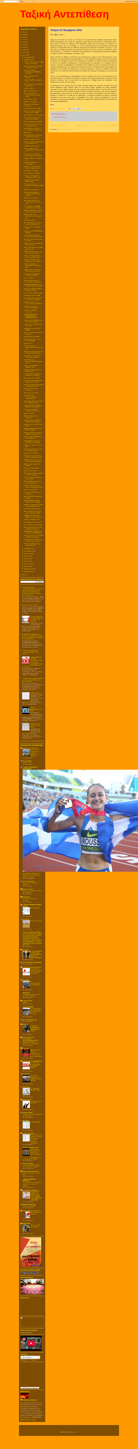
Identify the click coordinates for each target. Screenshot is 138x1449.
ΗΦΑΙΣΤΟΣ (26, 993)
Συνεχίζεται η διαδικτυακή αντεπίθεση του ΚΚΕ (32, 274)
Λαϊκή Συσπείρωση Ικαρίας (31, 1211)
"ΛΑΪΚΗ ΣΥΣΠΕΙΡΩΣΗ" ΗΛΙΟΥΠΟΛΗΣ (30, 768)
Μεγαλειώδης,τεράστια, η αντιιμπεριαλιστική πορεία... (33, 281)
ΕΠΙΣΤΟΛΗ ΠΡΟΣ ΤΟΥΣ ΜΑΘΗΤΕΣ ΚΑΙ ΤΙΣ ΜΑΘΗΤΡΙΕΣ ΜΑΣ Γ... (31, 315)
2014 (24, 50)
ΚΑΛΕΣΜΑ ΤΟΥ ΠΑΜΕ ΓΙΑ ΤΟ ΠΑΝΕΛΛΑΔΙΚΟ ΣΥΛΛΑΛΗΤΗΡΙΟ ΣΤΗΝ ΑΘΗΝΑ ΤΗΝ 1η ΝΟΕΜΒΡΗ (36, 1196)
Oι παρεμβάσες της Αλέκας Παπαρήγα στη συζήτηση (32, 441)
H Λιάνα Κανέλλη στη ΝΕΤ (32, 336)
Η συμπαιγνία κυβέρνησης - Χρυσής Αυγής (32, 180)
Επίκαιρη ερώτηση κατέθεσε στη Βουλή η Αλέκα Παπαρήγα (33, 352)
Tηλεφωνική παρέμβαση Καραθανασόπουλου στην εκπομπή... (32, 193)
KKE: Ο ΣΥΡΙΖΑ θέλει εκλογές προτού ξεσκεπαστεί (32, 482)
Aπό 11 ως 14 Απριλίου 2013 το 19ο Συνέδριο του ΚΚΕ (33, 111)
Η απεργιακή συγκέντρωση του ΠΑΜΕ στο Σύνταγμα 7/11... (33, 433)
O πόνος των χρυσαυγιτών (31, 139)
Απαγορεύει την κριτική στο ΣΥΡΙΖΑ (32, 329)
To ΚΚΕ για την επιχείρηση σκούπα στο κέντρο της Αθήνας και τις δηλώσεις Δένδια (33, 679)
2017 (24, 42)
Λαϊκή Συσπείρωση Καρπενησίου (28, 1038)
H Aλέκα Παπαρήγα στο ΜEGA (33, 122)
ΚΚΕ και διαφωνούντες (30, 91)
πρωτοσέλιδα (27, 1387)
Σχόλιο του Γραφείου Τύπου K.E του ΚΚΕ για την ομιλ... (33, 67)
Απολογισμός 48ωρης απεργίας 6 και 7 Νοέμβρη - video (33, 402)
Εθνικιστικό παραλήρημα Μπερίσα (31, 105)
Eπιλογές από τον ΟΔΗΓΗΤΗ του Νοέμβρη (33, 231)
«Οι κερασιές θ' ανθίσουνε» (31, 453)
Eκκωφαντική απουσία (30, 470)
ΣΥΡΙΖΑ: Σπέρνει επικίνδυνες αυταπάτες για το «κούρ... (32, 270)
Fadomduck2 (26, 897)
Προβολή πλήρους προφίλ (28, 1419)
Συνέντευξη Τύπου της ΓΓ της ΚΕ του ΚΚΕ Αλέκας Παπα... (33, 536)
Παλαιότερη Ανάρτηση (107, 125)
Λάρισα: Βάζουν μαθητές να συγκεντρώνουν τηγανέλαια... (33, 236)
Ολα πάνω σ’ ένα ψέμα (30, 490)
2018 (24, 40)
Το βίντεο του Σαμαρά (30, 101)
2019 (24, 37)
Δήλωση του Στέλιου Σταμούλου (36, 1213)
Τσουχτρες (26, 950)
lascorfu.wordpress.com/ (30, 1020)
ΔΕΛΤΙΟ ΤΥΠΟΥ (35, 908)
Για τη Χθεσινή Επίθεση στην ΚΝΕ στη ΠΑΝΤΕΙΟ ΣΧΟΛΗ (35, 1065)
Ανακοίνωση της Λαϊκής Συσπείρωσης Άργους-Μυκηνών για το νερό (36, 971)
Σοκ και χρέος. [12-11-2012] (32, 378)
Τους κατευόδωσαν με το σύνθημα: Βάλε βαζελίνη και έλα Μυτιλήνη (36, 1011)
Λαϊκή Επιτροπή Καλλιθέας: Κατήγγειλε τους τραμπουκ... (33, 260)
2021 (24, 32)
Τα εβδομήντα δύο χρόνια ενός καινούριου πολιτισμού (31, 995)
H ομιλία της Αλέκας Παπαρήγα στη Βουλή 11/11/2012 (33, 381)
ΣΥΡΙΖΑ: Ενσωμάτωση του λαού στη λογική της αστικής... (33, 252)
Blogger (75, 1432)
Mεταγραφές (28, 132)
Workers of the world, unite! (30, 1171)
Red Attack (26, 1120)
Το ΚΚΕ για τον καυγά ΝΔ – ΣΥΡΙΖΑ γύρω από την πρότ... (33, 516)
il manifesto (26, 980)
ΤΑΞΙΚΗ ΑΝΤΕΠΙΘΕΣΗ (30, 1400)
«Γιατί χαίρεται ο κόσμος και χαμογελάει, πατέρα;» (32, 118)
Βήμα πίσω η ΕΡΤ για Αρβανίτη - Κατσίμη (33, 497)
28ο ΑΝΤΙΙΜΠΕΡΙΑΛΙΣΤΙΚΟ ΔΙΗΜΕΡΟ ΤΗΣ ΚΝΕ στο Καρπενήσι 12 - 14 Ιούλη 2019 (31, 1042)
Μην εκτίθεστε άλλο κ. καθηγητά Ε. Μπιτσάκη (33, 85)
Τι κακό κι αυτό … (28, 762)
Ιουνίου (26, 559)
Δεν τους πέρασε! (29, 278)
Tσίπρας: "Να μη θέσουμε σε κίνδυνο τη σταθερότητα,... (32, 256)
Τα (23, 1387)
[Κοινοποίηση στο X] (76, 109)
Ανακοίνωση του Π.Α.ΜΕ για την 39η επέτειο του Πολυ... (33, 321)
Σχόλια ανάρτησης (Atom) (65, 129)
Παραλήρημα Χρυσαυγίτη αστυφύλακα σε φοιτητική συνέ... (32, 201)
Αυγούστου (27, 553)
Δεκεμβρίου (28, 57)
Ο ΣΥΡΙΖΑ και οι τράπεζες (31, 189)
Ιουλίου (26, 556)
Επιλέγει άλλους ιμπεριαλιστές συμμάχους (33, 333)
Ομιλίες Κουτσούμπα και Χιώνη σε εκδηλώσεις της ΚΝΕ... (33, 298)
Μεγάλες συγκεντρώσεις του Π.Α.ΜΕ (32, 464)
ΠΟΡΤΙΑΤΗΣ (27, 1223)
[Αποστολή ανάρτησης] (68, 108)
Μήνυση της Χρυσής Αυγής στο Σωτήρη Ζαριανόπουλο (33, 528)
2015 (24, 47)
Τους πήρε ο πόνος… (30, 220)
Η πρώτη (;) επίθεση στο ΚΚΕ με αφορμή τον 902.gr (33, 289)
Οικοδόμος (26, 1048)
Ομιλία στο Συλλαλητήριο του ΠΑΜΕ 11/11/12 (33, 370)
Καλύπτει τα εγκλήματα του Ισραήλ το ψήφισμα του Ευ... (33, 167)
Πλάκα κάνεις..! (27, 1099)
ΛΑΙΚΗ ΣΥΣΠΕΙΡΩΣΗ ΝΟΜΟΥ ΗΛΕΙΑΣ (32, 905)
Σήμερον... (25, 1002)
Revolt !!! (25, 1024)
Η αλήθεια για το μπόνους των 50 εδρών (35, 725)
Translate (33, 1360)
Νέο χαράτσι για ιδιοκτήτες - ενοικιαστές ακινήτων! (32, 356)
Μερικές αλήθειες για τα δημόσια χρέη (33, 159)
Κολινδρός (26, 919)
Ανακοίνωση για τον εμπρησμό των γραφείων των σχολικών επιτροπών (32, 1184)
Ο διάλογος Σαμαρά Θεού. (31, 468)
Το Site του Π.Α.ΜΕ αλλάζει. (32, 519)
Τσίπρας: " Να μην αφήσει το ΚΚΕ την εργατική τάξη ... (34, 62)
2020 (24, 34)
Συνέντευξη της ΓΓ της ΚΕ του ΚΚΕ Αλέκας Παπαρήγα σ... (32, 406)
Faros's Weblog (27, 761)
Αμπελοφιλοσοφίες (29, 881)
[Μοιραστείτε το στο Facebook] (78, 109)
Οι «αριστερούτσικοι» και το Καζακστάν (35, 983)
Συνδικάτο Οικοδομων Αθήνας (32, 932)
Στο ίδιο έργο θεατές (36, 921)
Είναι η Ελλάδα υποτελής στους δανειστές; (33, 240)
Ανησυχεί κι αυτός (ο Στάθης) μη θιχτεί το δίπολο (33, 244)
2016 (24, 45)
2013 (24, 52)
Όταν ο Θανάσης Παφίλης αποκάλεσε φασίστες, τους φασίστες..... (30, 652)
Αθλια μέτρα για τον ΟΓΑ (31, 393)
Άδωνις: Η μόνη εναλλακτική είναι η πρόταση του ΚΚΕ (32, 512)
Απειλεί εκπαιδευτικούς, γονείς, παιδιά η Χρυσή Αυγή (33, 449)
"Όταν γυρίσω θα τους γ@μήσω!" (35, 1226)
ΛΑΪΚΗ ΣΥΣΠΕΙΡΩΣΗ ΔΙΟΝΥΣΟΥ (29, 1180)
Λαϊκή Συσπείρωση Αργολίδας (32, 967)
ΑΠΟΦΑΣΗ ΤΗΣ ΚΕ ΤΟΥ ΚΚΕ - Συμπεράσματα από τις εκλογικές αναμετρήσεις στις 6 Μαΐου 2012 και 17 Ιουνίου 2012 (32, 662)
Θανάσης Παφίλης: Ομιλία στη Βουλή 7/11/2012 (33, 429)
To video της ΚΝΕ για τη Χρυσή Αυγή (33, 80)
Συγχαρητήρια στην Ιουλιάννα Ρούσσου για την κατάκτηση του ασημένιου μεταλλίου (31, 875)
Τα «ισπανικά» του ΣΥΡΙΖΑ (32, 173)
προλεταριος (27, 1087)
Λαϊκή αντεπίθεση (28, 1133)
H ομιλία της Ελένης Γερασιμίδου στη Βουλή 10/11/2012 (33, 385)
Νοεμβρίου (27, 60)
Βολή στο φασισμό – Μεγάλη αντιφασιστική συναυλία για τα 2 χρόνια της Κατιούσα (36, 1053)
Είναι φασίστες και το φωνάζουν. (33, 115)
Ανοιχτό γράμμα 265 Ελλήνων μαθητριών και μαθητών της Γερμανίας (36, 618)
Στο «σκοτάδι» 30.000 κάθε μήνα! (33, 293)
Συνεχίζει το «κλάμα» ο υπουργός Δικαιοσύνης (31, 307)
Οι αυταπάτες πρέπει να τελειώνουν (31, 389)
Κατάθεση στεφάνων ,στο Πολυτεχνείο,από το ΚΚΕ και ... (34, 302)
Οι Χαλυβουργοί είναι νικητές (32, 522)
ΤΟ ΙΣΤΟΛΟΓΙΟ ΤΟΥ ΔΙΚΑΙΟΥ (32, 962)
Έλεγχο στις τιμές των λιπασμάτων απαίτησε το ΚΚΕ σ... (33, 185)
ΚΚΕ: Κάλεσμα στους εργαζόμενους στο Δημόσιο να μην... (33, 215)
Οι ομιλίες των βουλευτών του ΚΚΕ (33, 445)
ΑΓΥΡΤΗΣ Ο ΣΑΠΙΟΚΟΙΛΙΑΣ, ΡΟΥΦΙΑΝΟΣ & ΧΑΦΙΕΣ (35, 1028)
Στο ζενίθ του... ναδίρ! (30, 99)
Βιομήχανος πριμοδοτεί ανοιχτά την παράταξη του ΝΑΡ (33, 505)
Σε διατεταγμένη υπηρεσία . (30, 605)
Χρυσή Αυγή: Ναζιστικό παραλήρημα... (31, 163)
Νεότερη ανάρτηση (58, 125)
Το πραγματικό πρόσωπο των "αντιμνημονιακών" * (32, 125)
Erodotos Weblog (28, 1112)
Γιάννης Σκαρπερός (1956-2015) (35, 1102)
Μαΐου (26, 561)
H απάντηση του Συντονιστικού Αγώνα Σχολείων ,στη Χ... (33, 540)
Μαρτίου (27, 566)
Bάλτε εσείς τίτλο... (29, 413)
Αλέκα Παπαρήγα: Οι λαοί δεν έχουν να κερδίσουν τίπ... (33, 223)
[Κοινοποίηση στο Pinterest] (80, 109)
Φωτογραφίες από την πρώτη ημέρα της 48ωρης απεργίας (33, 456)
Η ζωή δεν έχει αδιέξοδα (31, 198)
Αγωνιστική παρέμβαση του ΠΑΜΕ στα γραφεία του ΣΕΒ (36, 1078)
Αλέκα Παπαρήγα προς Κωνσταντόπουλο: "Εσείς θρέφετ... (32, 94)
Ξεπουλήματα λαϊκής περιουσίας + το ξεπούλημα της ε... (33, 474)
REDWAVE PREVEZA (29, 1204)
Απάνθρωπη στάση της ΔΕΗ (32, 295)
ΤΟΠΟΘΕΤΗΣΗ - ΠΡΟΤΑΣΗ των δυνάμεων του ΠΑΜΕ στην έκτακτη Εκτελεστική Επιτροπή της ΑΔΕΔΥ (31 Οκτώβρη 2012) (32, 636)
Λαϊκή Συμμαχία (28, 1163)
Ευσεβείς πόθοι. (34, 693)
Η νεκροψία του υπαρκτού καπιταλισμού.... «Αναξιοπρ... (33, 155)
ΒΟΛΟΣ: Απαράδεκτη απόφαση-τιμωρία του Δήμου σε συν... (33, 211)
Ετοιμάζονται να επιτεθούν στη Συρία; (33, 425)
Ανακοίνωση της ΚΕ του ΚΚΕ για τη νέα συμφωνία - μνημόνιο (32, 1165)
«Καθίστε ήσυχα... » (29, 88)
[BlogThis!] (74, 109)
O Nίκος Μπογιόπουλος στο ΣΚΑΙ (36, 709)
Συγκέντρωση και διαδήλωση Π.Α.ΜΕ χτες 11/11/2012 (32, 374)
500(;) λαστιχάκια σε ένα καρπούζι (31, 76)
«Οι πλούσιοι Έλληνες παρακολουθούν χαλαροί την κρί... (33, 347)
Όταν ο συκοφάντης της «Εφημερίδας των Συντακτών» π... (34, 149)
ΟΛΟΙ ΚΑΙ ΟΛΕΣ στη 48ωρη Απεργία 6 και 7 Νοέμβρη (32, 501)
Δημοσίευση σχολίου (60, 117)
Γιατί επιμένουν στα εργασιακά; (33, 524)
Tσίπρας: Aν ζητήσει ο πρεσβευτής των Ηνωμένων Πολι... (32, 265)
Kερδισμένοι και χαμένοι (31, 170)
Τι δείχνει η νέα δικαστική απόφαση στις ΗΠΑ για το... (32, 176)
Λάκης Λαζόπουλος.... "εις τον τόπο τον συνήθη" (32, 340)
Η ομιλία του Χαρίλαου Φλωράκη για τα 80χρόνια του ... (34, 142)
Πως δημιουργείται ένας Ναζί (32, 108)
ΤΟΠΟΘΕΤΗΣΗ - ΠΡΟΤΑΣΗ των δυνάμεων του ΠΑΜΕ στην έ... (33, 532)
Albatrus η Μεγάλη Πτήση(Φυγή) (32, 1061)
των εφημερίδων (33, 1387)
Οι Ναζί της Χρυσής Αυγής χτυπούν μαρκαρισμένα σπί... (33, 486)
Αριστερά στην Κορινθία (30, 1147)
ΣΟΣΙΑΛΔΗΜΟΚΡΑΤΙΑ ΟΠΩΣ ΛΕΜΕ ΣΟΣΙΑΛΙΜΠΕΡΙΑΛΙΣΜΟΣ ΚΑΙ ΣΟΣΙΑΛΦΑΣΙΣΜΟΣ (36, 954)
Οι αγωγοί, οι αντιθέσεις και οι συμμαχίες (32, 493)
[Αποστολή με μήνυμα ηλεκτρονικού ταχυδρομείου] (73, 109)
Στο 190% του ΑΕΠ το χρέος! (32, 509)
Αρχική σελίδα (82, 125)
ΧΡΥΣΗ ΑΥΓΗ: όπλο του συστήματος (31, 416)
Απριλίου (27, 564)
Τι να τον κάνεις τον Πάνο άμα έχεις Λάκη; (33, 325)
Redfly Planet (26, 1074)
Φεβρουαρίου (28, 569)
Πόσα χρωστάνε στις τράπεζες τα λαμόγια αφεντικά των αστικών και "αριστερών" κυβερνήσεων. (36, 1139)
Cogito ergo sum (27, 1001)
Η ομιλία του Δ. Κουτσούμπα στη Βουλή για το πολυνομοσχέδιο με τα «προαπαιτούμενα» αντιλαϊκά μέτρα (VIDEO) (32, 1154)
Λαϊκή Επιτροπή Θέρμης (30, 1190)
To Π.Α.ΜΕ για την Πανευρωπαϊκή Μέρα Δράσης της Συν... (33, 361)
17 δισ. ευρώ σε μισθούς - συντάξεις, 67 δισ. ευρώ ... (32, 410)
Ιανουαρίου (27, 571)
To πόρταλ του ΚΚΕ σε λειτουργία (30, 311)
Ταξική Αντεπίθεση (64, 14)
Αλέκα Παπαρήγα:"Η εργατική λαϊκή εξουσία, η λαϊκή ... (33, 135)
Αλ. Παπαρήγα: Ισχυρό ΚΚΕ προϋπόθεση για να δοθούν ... (33, 207)
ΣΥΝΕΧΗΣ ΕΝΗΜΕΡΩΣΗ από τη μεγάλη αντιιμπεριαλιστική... (33, 285)
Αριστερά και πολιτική (30, 748)
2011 (24, 574)
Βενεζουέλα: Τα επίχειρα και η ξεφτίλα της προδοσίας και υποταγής (34, 753)
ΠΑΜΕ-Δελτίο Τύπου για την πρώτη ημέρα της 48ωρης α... (33, 460)
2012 (24, 55)
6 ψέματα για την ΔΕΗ (29, 1206)
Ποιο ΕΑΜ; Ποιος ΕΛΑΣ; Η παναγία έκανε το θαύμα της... (33, 129)
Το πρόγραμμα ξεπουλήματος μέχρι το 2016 (33, 478)
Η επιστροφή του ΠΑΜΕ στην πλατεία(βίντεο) (32, 437)
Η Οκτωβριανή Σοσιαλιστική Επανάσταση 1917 (32, 544)
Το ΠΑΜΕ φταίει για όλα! (31, 146)
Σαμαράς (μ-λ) (28, 343)
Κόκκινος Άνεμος (28, 889)
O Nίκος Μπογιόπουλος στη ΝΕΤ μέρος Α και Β (33, 248)
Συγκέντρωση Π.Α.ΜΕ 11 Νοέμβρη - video (31, 366)
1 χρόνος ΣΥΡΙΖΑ (35, 1122)
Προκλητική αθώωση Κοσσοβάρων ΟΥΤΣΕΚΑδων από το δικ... (33, 71)
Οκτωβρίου (27, 548)
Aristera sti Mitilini (28, 1007)
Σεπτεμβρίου (28, 551)
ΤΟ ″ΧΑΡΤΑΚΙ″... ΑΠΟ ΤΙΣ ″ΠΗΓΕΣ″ (35, 1089)
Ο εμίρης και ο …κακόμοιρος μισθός (32, 227)
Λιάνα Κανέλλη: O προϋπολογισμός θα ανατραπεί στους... (30, 396)
